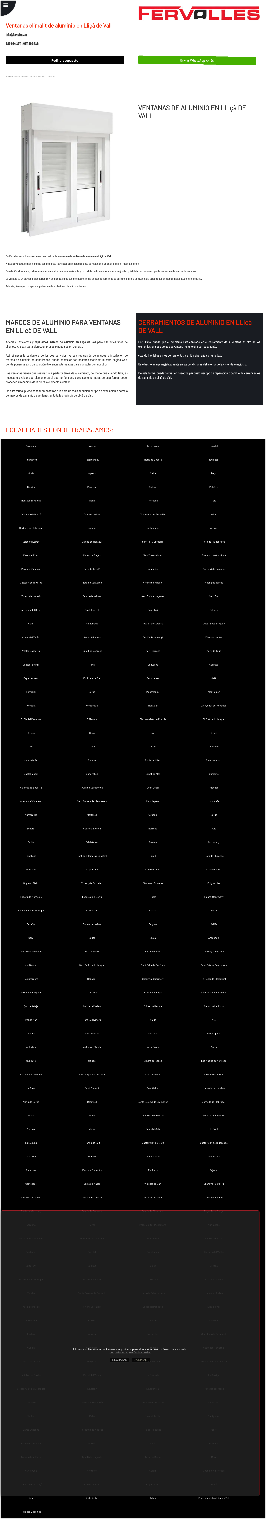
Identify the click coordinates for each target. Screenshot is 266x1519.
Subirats (31, 1060)
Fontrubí (31, 691)
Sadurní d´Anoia (92, 637)
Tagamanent (92, 459)
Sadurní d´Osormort (153, 978)
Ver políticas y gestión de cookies (130, 1352)
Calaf (31, 623)
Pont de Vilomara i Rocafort (92, 855)
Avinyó (213, 527)
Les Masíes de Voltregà (213, 1060)
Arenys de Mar (214, 869)
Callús (31, 842)
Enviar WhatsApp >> (195, 60)
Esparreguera (31, 678)
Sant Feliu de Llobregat (92, 965)
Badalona (31, 1170)
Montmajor (214, 691)
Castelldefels (153, 1129)
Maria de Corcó (31, 1101)
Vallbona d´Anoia (92, 1047)
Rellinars (153, 1170)
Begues (153, 924)
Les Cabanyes (152, 1074)
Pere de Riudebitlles (214, 541)
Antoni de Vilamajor (31, 801)
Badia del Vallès (92, 1183)
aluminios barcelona (13, 76)
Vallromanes (92, 1033)
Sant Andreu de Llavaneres (92, 801)
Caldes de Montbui (92, 541)
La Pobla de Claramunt (214, 978)
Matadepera (152, 801)
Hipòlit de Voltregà (92, 650)
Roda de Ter (92, 1497)
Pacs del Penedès (92, 1170)
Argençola (213, 937)
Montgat (31, 705)
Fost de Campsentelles (213, 992)
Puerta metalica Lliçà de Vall (213, 1497)
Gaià (213, 678)
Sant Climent (92, 1088)
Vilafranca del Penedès (152, 514)
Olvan (92, 746)
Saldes (92, 1060)
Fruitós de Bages (153, 992)
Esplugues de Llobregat (31, 910)
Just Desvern (31, 965)
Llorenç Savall (152, 951)
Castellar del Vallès (153, 1197)
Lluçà (153, 937)
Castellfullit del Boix (153, 1142)
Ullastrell (92, 1101)
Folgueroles (213, 883)
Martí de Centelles (92, 582)
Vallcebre (31, 1047)
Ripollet (214, 787)
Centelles (214, 746)
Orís (31, 746)
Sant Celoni (153, 1088)
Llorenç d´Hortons (214, 951)
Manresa (92, 486)
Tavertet (92, 445)
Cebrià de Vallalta (92, 596)
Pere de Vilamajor (31, 568)
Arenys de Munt (152, 869)
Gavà (92, 1115)
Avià (214, 828)
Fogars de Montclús (31, 896)
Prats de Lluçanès (214, 855)
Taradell (213, 445)
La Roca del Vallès (213, 1074)
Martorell (92, 814)
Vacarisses (153, 1047)
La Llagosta (92, 992)
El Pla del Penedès (31, 719)
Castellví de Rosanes (214, 568)
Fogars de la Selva (92, 896)
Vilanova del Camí (31, 514)
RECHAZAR (119, 1359)
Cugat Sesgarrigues (214, 623)
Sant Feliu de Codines (153, 965)
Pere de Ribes (31, 555)
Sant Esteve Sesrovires (214, 965)
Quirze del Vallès (92, 1006)
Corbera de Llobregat (31, 527)
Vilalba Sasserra (31, 650)
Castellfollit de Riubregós (214, 1142)
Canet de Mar (153, 773)
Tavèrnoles (153, 445)
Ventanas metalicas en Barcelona (33, 76)
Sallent (153, 486)
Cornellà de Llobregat (214, 1101)
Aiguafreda (92, 623)
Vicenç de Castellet (92, 883)
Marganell (153, 814)
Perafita (31, 924)
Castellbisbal (31, 773)
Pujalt (153, 855)
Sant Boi (213, 596)
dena (92, 1129)
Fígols (153, 896)
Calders (214, 609)
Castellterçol (92, 609)
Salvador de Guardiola (214, 555)
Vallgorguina (214, 1033)
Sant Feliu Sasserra (152, 541)
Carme (152, 910)
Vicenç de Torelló (213, 582)
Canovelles (92, 773)
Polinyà (92, 760)
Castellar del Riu (214, 1197)
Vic (214, 1019)
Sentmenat (153, 678)
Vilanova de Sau (213, 637)
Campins (214, 773)
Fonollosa (31, 855)
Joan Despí (153, 787)
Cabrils (31, 486)
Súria (214, 1047)
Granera (153, 842)
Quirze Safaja (31, 1006)
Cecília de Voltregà (153, 637)
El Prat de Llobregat (214, 719)
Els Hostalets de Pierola (153, 719)
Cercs (153, 746)
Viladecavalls (153, 1156)
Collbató (213, 664)
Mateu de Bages (92, 555)
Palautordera (31, 978)
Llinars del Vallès (153, 1060)
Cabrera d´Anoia (92, 828)
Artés (153, 1497)
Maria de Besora (153, 459)
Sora (31, 937)
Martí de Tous (213, 650)
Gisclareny (213, 842)
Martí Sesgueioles (153, 555)
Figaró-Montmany (213, 896)
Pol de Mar (31, 1019)
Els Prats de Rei (92, 678)
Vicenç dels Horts (153, 582)
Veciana (31, 1033)
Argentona (92, 869)
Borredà (152, 828)
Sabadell (92, 978)
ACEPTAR (141, 1359)
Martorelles (31, 814)
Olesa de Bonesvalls (214, 1115)
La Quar (31, 1088)
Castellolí (153, 609)
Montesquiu (92, 705)
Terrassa (153, 500)
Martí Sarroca (152, 650)
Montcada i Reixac (31, 500)
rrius (213, 514)
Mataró (92, 1156)
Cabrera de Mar (92, 514)
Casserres (92, 910)
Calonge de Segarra (31, 787)
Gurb (31, 473)
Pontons (31, 869)
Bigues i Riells (31, 883)
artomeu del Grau (30, 609)
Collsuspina (153, 527)
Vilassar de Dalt (152, 1183)
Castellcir (31, 1156)
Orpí (153, 732)
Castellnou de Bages (31, 951)
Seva (92, 732)
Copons (92, 527)
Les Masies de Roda (31, 1074)
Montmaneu (152, 691)
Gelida (31, 1115)
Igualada (213, 459)
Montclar (153, 705)
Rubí (31, 1497)
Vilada (152, 1019)
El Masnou (92, 719)
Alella (153, 473)
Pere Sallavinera (92, 1019)
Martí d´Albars (92, 951)
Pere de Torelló (92, 568)
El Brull (214, 1129)
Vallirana (153, 1033)
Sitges (31, 732)
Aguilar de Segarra (153, 623)
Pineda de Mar (214, 760)
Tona (92, 664)
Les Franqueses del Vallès (92, 1074)
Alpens (92, 473)
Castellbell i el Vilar (92, 1197)
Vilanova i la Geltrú (214, 1183)
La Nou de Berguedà (31, 992)
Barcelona (30, 445)
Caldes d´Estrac (30, 541)
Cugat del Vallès (31, 637)
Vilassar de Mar (31, 664)
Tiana (92, 500)
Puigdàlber (153, 568)
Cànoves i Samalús (153, 883)
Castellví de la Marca (31, 582)
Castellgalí (31, 1183)
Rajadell (214, 1170)
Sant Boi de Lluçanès (152, 596)
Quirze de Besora (153, 1006)
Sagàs (92, 937)
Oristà (213, 732)
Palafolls (213, 486)
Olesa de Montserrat (153, 1115)
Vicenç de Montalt (31, 596)
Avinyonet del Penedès (213, 705)
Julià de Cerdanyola (92, 787)
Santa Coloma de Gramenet (153, 1101)
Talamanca (31, 459)
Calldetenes (92, 842)
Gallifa (213, 924)
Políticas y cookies (31, 1511)
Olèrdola (30, 1129)
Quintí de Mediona (214, 1006)
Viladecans (214, 1156)
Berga (214, 814)
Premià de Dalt (92, 1142)
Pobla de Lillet (153, 760)
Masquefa (214, 801)
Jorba (92, 691)
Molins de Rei (31, 760)
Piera (214, 910)
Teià (214, 500)
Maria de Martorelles (214, 1088)
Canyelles (153, 664)
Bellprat (31, 828)
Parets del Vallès (92, 924)
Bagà (214, 473)
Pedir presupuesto (64, 60)
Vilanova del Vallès (31, 1197)
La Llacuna (31, 1142)
